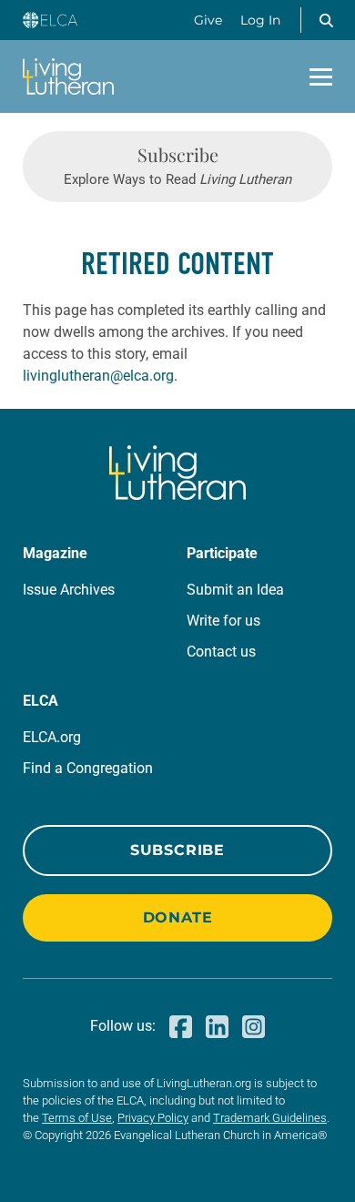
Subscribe (177, 850)
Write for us (223, 620)
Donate (178, 917)
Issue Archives (69, 589)
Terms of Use (77, 1118)
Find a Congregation (88, 768)
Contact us (221, 651)
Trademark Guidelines (270, 1118)
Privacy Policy (152, 1118)
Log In (260, 20)
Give (208, 20)
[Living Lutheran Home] (68, 76)
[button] (326, 20)
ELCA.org (52, 737)
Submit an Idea (235, 589)
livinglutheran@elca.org (98, 375)
